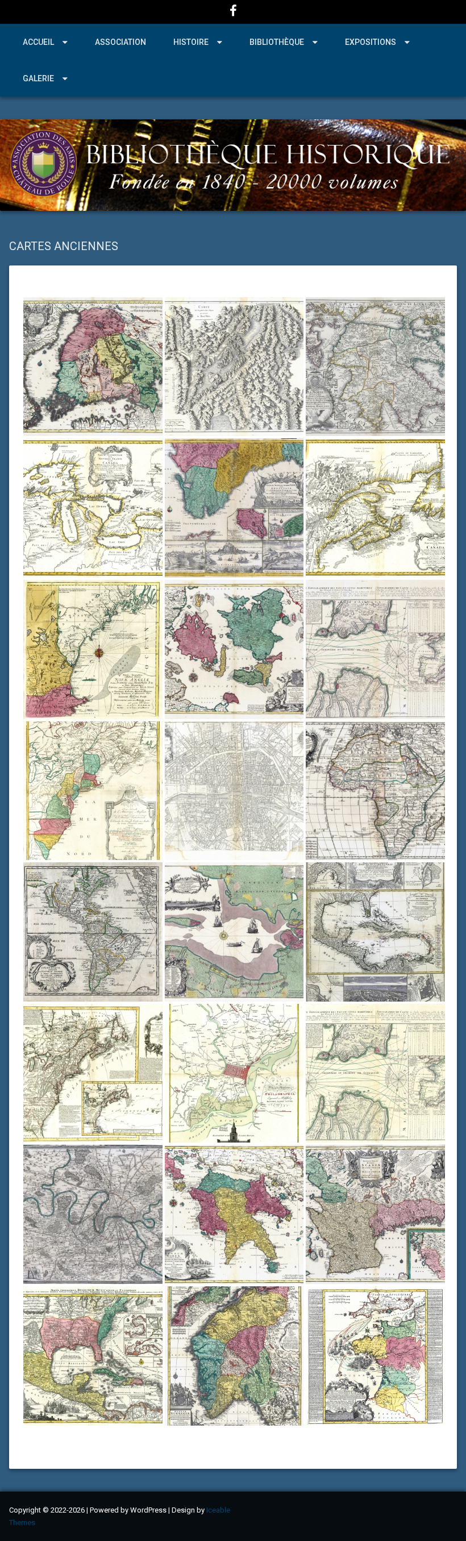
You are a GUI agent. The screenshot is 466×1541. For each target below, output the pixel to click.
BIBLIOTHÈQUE (276, 42)
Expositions (370, 42)
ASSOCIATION (120, 42)
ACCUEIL (38, 42)
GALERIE (38, 78)
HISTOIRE (191, 42)
